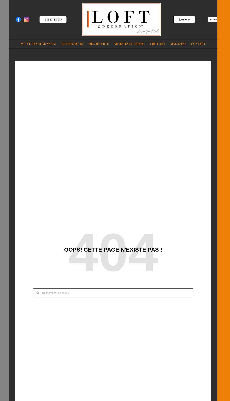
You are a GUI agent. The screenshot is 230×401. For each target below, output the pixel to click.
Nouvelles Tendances (38, 44)
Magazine (178, 44)
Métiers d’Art (72, 44)
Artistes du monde (129, 44)
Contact (198, 44)
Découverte (99, 44)
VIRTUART (157, 44)
